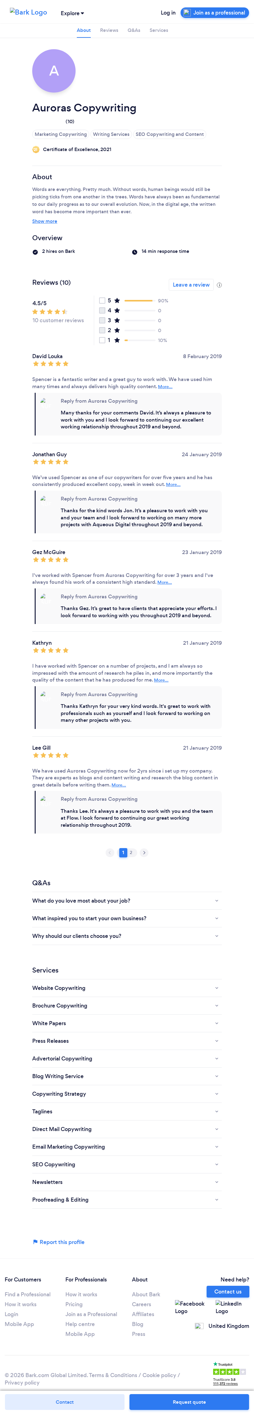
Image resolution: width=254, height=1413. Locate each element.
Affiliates (143, 1314)
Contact (65, 1402)
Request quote (189, 1402)
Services (159, 30)
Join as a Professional (91, 1314)
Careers (141, 1304)
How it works (21, 1304)
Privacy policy (22, 1382)
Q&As (134, 30)
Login (11, 1314)
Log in (168, 12)
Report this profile (61, 1242)
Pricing (74, 1304)
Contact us (228, 1291)
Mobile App (19, 1324)
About (84, 30)
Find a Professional (27, 1294)
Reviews (109, 30)
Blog (137, 1324)
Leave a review (191, 284)
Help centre (80, 1324)
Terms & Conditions (113, 1375)
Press (138, 1334)
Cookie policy (159, 1375)
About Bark (146, 1294)
